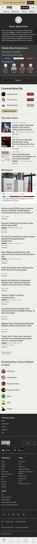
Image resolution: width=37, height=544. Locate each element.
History (3, 464)
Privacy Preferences (7, 527)
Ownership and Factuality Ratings (25, 472)
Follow (17, 80)
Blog (2, 469)
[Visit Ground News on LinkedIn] (18, 514)
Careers (3, 484)
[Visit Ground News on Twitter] (8, 514)
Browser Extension (6, 497)
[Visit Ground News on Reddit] (24, 514)
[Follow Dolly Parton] (19, 11)
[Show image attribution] (34, 174)
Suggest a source (9, 111)
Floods (23, 11)
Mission (3, 466)
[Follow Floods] (26, 11)
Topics (20, 481)
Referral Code (22, 476)
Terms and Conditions (21, 527)
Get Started (30, 2)
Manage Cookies (20, 521)
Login (33, 7)
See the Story (15, 134)
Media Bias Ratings (23, 469)
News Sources (22, 478)
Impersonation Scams (24, 483)
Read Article (4, 218)
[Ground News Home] (9, 7)
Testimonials (4, 471)
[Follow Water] (8, 11)
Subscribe (25, 7)
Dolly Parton (14, 11)
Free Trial (3, 481)
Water (5, 11)
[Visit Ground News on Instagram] (13, 514)
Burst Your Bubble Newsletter (9, 504)
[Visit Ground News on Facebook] (3, 514)
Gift (2, 479)
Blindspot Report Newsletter (9, 502)
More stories (6, 353)
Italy (2, 432)
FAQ (19, 464)
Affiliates (3, 486)
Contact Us (21, 466)
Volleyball (31, 11)
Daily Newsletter (5, 499)
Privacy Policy (9, 521)
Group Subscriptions (7, 474)
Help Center (21, 461)
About (3, 461)
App (2, 494)
